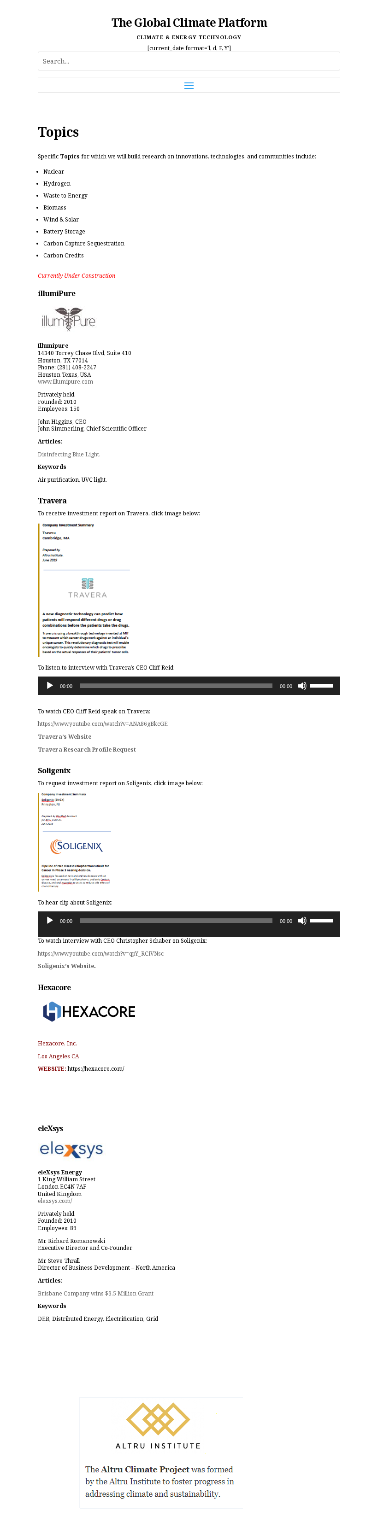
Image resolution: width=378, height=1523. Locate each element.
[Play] (49, 685)
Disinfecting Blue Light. (69, 454)
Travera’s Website (64, 737)
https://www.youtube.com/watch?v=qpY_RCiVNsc (101, 953)
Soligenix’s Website (66, 966)
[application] (189, 686)
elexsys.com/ (55, 1201)
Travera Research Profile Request (87, 749)
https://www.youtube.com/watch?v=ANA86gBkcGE (103, 724)
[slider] (323, 685)
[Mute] (302, 685)
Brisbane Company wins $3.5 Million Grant (96, 1293)
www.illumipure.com (65, 381)
